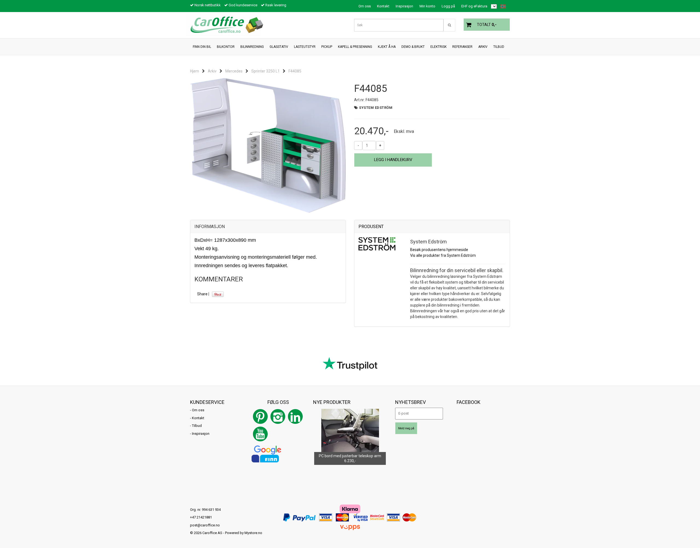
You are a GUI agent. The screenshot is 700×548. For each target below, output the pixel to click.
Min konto (427, 6)
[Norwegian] (502, 6)
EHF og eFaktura (474, 6)
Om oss (364, 6)
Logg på (448, 6)
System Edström (375, 108)
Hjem (194, 71)
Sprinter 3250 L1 (265, 71)
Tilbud (197, 426)
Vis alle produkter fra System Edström (443, 255)
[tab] (268, 226)
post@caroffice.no (205, 525)
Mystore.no (253, 533)
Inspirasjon (404, 6)
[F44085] (268, 145)
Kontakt (383, 6)
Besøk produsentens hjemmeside (439, 249)
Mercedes (234, 71)
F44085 (294, 71)
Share (202, 294)
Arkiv (212, 71)
